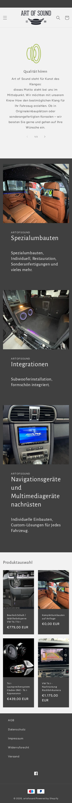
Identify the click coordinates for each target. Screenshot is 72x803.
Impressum (15, 738)
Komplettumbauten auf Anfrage (53, 617)
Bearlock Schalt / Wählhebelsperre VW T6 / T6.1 (17, 618)
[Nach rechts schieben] (44, 136)
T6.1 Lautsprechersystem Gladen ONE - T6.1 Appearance (18, 688)
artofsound (29, 798)
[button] (5, 17)
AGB (11, 720)
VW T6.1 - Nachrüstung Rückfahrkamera (51, 687)
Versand (13, 756)
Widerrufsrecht (18, 747)
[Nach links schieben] (27, 136)
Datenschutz (17, 729)
